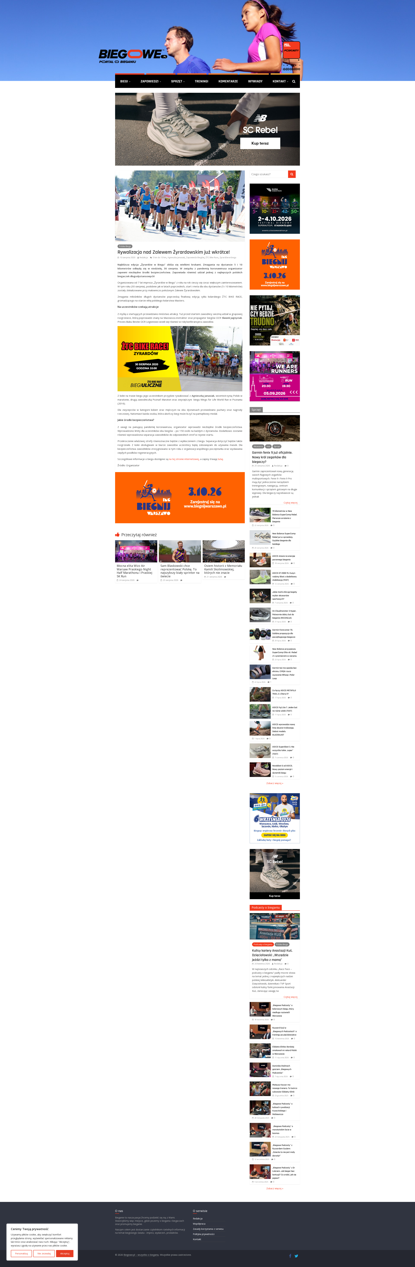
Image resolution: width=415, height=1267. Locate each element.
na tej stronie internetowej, (184, 459)
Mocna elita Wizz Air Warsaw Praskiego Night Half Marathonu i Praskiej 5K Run (134, 571)
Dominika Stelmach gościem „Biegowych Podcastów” (281, 1069)
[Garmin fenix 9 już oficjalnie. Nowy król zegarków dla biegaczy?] (275, 416)
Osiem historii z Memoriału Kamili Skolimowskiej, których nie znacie (223, 569)
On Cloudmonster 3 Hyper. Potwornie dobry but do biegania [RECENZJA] (284, 614)
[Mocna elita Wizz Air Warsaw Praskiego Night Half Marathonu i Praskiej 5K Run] (136, 542)
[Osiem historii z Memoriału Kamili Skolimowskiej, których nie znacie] (224, 542)
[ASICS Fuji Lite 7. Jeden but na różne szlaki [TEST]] (260, 705)
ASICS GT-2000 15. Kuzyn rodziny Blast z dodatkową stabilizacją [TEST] (284, 576)
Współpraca (199, 1223)
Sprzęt (176, 81)
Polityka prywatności (203, 1234)
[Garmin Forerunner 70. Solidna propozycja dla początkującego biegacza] (260, 628)
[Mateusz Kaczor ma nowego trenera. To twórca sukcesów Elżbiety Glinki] (260, 1083)
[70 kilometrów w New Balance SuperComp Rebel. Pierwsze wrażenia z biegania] (260, 509)
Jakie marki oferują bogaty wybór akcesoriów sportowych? (284, 595)
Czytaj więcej (290, 502)
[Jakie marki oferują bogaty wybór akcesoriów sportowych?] (260, 590)
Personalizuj (21, 1253)
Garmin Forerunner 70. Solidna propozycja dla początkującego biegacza (283, 633)
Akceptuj (64, 1253)
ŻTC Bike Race (212, 257)
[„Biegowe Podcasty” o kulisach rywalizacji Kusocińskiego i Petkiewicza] (260, 1102)
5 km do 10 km (159, 257)
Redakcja (144, 257)
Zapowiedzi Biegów (195, 257)
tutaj (220, 459)
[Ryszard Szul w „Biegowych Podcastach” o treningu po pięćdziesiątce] (260, 1026)
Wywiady (255, 81)
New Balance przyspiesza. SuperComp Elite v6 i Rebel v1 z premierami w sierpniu (284, 652)
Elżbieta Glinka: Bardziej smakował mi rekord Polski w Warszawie (284, 1050)
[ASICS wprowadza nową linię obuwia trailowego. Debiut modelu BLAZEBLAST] (260, 722)
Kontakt (279, 81)
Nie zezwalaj (44, 1253)
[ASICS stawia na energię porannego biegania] (260, 554)
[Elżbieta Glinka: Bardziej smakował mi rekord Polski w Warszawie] (260, 1045)
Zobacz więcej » (274, 783)
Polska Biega (125, 246)
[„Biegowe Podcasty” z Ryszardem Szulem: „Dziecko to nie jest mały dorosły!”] (260, 1143)
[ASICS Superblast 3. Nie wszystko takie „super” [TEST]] (260, 745)
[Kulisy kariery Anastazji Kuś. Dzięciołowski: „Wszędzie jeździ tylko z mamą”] (275, 914)
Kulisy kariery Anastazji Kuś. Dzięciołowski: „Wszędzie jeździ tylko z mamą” (272, 955)
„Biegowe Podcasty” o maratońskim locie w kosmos (282, 1129)
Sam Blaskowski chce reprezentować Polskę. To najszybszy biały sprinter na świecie (179, 571)
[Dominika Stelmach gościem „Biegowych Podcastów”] (260, 1064)
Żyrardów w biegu (228, 257)
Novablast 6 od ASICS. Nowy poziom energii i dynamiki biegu (282, 769)
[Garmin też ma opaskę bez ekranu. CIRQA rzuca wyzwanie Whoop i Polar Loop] (260, 666)
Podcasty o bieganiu (266, 907)
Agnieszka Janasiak (176, 257)
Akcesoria (258, 446)
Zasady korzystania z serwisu (208, 1228)
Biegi (124, 81)
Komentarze (228, 81)
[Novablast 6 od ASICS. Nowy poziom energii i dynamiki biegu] (260, 764)
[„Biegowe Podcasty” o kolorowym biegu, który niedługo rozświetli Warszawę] (260, 1003)
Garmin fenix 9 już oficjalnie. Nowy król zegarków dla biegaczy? (272, 457)
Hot (268, 446)
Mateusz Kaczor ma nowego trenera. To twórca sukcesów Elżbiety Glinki (284, 1088)
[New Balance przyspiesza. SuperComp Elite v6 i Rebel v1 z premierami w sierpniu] (260, 647)
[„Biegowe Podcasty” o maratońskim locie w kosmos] (260, 1124)
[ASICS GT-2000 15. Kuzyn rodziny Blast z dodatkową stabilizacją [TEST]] (260, 571)
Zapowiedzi (150, 81)
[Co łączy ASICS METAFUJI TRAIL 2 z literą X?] (260, 688)
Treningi (201, 81)
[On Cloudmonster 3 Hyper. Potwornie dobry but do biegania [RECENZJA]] (260, 609)
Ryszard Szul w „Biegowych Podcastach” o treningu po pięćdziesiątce (284, 1031)
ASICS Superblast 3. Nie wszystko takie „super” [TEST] (283, 750)
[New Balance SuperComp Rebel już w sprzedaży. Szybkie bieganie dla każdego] (260, 531)
